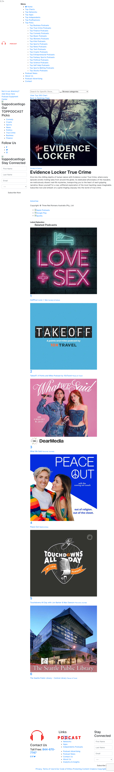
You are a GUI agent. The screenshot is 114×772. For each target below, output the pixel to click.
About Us (29, 76)
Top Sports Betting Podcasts (42, 68)
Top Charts (30, 9)
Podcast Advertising (33, 78)
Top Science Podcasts (39, 62)
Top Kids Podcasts (37, 41)
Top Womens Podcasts (39, 38)
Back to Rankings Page (40, 98)
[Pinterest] (71, 198)
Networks (67, 741)
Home (65, 736)
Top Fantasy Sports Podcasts (42, 57)
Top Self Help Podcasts (39, 65)
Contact (28, 81)
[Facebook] (71, 192)
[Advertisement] (57, 705)
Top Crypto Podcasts (39, 52)
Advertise (34, 201)
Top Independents (32, 17)
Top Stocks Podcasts (39, 70)
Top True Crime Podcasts (40, 28)
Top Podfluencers (32, 20)
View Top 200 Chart (38, 95)
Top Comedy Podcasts (39, 33)
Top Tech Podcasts (38, 49)
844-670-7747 (42, 751)
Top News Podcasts (38, 46)
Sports (9, 125)
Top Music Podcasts (38, 36)
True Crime (10, 133)
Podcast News (31, 73)
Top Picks (29, 23)
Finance (9, 138)
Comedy (9, 119)
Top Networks (31, 12)
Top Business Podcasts (39, 25)
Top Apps (29, 15)
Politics (9, 130)
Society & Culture (36, 168)
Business (9, 135)
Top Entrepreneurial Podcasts (42, 54)
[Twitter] (71, 196)
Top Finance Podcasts (39, 31)
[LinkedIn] (71, 194)
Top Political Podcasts (39, 60)
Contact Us (68, 756)
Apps (65, 744)
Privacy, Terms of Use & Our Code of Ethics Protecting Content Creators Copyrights (71, 769)
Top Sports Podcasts (38, 44)
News (8, 127)
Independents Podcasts (73, 747)
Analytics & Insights (71, 762)
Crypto (9, 122)
